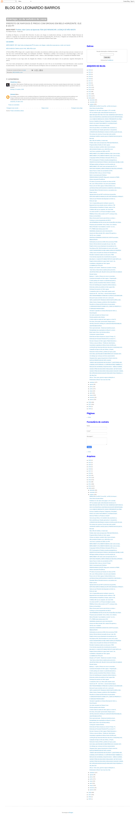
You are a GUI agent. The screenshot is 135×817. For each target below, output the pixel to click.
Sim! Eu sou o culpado (95, 235)
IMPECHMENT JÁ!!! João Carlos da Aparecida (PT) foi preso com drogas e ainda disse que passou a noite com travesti (38, 45)
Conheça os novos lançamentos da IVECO (100, 220)
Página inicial (45, 108)
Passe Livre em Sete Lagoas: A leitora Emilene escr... (103, 185)
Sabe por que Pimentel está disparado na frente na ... (103, 198)
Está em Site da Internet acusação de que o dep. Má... (103, 244)
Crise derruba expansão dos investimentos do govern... (103, 257)
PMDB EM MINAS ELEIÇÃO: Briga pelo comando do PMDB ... (105, 177)
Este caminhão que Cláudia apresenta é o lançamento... (104, 129)
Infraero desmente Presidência (97, 179)
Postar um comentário (13, 105)
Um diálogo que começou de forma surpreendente (102, 356)
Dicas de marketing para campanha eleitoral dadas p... (103, 284)
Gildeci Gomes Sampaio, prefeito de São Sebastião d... (103, 302)
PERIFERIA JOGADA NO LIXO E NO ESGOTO (101, 231)
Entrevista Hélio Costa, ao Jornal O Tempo (100, 173)
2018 (89, 78)
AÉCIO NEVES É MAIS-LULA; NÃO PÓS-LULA (101, 149)
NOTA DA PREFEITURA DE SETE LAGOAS (100, 360)
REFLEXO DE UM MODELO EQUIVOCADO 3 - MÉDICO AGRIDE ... (106, 366)
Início (89, 417)
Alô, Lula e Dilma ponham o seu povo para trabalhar (103, 183)
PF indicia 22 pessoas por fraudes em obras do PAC (103, 181)
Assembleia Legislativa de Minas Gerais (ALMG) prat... (103, 345)
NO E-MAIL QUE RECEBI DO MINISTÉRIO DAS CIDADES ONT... (106, 353)
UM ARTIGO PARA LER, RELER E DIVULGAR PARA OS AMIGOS (106, 272)
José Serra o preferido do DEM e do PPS (100, 151)
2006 (89, 406)
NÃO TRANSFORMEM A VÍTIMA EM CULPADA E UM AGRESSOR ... (106, 295)
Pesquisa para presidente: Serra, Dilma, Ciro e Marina (103, 224)
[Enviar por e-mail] (35, 70)
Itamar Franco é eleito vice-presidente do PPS (101, 170)
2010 (89, 96)
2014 (89, 87)
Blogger (71, 812)
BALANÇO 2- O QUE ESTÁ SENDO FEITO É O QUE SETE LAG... (106, 259)
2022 (89, 70)
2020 (89, 74)
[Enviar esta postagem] (32, 70)
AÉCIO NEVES (16, 72)
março (91, 395)
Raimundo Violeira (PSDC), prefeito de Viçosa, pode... (103, 351)
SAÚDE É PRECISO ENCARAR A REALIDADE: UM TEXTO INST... (106, 369)
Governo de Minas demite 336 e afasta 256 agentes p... (103, 233)
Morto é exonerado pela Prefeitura (98, 175)
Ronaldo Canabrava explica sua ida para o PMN (102, 254)
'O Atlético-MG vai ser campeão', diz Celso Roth (101, 209)
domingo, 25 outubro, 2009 (17, 89)
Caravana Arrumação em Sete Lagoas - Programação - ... (104, 278)
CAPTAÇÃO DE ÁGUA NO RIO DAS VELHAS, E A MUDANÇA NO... (106, 347)
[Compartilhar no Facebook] (40, 70)
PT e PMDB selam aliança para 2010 (99, 229)
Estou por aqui (93, 201)
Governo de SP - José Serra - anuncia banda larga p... (103, 293)
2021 (89, 72)
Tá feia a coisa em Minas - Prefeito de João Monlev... (103, 343)
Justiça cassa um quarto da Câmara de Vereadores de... (103, 252)
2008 (89, 402)
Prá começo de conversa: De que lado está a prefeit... (103, 134)
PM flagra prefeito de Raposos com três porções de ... (103, 164)
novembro (92, 102)
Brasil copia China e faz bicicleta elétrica (100, 332)
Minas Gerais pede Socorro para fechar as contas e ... (103, 218)
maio (91, 391)
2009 (89, 98)
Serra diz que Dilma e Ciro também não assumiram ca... (103, 127)
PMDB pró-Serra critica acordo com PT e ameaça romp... (104, 214)
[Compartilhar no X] (38, 70)
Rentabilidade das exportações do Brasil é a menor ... (103, 330)
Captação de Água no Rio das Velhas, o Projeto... (102, 349)
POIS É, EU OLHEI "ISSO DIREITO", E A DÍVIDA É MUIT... (104, 123)
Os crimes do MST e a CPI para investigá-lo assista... (103, 211)
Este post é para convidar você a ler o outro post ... (102, 297)
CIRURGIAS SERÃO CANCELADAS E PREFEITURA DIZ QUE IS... (106, 136)
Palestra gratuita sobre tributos (97, 317)
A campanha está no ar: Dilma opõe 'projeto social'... (103, 291)
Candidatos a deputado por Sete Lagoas (100, 263)
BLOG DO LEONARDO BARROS (32, 8)
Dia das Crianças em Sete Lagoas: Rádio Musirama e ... (103, 341)
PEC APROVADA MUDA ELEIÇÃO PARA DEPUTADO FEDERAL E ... (107, 373)
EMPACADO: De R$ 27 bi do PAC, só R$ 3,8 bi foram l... (103, 106)
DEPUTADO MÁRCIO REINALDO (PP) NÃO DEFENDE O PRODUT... (107, 196)
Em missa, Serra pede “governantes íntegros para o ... (103, 321)
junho (91, 388)
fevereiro (92, 397)
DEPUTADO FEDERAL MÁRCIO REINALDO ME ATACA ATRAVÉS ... (106, 168)
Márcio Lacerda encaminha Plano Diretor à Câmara (102, 282)
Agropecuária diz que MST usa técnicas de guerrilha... (103, 194)
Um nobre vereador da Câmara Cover (99, 315)
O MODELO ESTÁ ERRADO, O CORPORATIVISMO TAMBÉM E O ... (106, 364)
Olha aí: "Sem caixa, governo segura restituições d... (102, 377)
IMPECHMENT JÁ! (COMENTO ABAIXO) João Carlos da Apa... (105, 153)
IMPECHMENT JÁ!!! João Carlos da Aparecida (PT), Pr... (103, 166)
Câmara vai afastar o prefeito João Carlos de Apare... (103, 147)
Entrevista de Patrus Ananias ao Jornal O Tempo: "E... (103, 336)
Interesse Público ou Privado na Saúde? (100, 125)
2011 (89, 93)
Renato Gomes (93, 274)
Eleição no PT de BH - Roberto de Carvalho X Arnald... (103, 267)
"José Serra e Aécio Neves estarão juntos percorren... (103, 269)
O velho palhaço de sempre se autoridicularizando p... (103, 280)
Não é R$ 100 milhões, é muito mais (99, 140)
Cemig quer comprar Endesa (97, 334)
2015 (89, 85)
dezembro (92, 100)
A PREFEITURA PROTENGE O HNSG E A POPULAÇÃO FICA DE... (106, 132)
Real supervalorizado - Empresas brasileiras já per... (103, 328)
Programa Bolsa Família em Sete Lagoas (100, 145)
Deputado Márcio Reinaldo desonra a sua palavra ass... (103, 190)
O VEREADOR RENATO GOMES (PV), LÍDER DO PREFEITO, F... (106, 306)
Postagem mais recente (12, 108)
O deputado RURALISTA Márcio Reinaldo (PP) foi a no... (104, 157)
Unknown (12, 94)
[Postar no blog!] (37, 70)
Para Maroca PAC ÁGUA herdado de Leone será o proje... (104, 248)
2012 (89, 91)
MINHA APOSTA (94, 239)
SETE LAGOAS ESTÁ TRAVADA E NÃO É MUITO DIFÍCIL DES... (105, 300)
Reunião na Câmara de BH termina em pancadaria (102, 304)
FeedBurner (110, 60)
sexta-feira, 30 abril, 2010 (16, 101)
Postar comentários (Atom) (17, 110)
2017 (89, 80)
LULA (21, 72)
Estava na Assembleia (95, 216)
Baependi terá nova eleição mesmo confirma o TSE (102, 205)
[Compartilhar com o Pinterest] (42, 70)
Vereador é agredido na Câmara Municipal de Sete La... (103, 310)
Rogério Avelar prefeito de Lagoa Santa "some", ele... (103, 261)
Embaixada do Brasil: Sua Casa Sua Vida (100, 379)
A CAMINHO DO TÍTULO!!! (96, 265)
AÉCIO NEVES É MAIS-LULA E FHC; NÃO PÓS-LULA (21, 48)
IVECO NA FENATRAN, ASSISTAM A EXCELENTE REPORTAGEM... (106, 117)
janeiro (91, 399)
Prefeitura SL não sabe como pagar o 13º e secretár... (103, 110)
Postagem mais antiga (76, 108)
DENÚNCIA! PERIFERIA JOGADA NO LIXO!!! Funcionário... (104, 237)
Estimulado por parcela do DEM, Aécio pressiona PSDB (103, 242)
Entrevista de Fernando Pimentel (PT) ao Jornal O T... (103, 338)
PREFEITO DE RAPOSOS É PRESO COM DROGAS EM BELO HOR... (107, 162)
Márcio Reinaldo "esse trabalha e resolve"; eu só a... (103, 226)
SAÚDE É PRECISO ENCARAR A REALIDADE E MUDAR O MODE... (107, 371)
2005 (89, 408)
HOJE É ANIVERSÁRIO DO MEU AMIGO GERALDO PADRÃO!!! (105, 250)
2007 (89, 404)
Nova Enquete (93, 313)
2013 (89, 89)
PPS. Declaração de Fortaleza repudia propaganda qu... (104, 160)
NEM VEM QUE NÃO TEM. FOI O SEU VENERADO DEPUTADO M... (106, 114)
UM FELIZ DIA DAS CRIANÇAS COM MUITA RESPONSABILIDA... (106, 323)
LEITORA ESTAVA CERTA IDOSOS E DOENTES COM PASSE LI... (106, 188)
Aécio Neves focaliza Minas (96, 108)
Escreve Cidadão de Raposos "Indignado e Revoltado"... (104, 121)
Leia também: (10, 41)
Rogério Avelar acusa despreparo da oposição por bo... (103, 246)
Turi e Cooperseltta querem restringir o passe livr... (102, 203)
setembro (92, 382)
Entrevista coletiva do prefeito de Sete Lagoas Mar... (102, 287)
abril (91, 393)
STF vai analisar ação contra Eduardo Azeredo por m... (103, 112)
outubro (92, 104)
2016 (89, 83)
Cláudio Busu (13, 82)
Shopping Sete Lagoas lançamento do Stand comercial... (104, 358)
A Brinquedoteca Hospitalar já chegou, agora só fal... (103, 207)
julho (91, 386)
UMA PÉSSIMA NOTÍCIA (96, 325)
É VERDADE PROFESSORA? (97, 308)
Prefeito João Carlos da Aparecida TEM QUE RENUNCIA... (104, 142)
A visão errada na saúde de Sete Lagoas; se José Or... (103, 319)
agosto (91, 384)
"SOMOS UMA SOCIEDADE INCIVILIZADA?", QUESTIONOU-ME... (106, 362)
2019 (89, 76)
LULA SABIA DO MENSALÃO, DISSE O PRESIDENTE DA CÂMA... (106, 119)
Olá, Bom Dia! (93, 375)
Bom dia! (92, 138)
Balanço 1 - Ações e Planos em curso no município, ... (103, 276)
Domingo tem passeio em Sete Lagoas (99, 289)
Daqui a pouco (93, 192)
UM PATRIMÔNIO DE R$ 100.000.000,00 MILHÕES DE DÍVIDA (105, 222)
